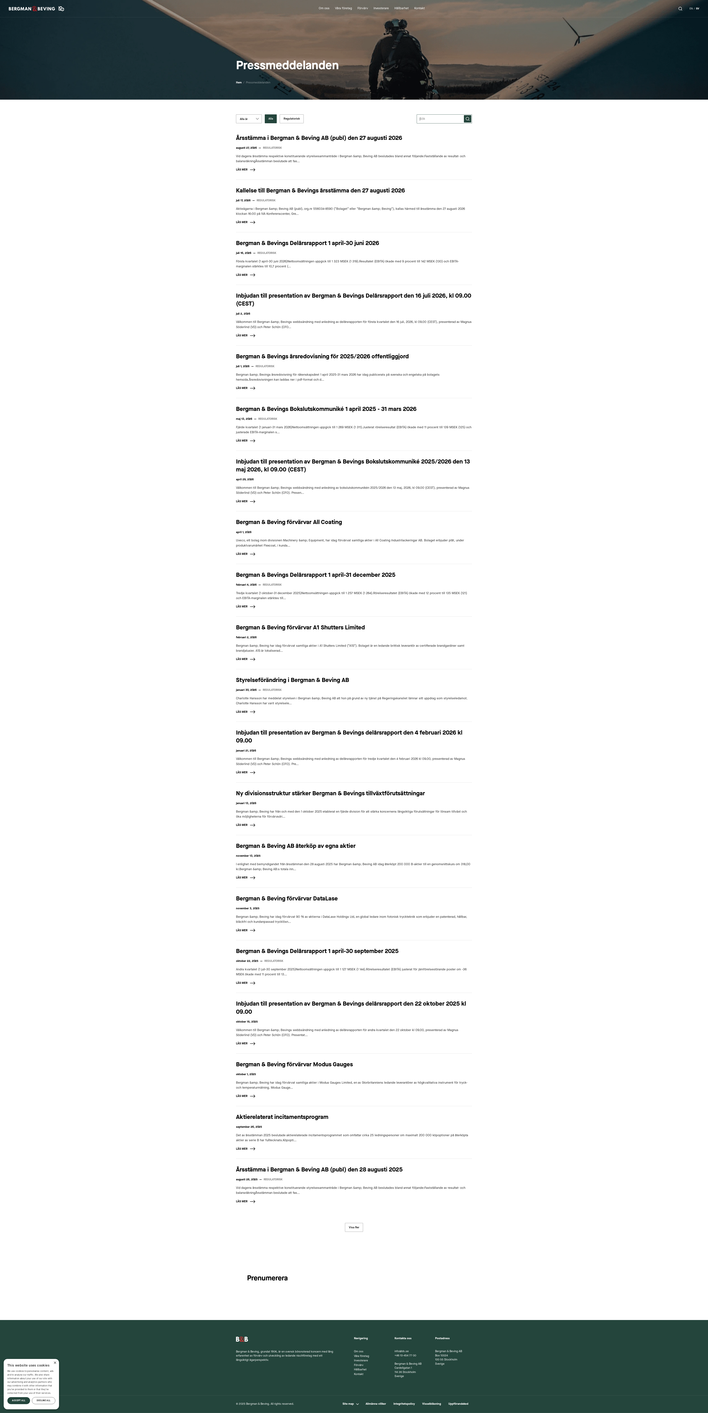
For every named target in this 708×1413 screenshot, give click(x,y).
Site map (348, 1404)
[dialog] (31, 1384)
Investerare (361, 1360)
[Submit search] (467, 119)
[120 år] (62, 8)
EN (691, 8)
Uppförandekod (458, 1404)
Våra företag (361, 1356)
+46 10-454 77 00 (405, 1355)
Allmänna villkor (376, 1404)
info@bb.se (402, 1351)
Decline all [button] (43, 1401)
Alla (270, 118)
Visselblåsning (431, 1404)
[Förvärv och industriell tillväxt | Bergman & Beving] (32, 8)
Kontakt (358, 1374)
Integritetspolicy (404, 1404)
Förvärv (358, 1365)
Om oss (358, 1351)
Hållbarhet (360, 1369)
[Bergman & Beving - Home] (286, 1339)
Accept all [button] (18, 1401)
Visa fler (354, 1227)
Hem (239, 82)
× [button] (54, 1363)
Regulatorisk (292, 118)
